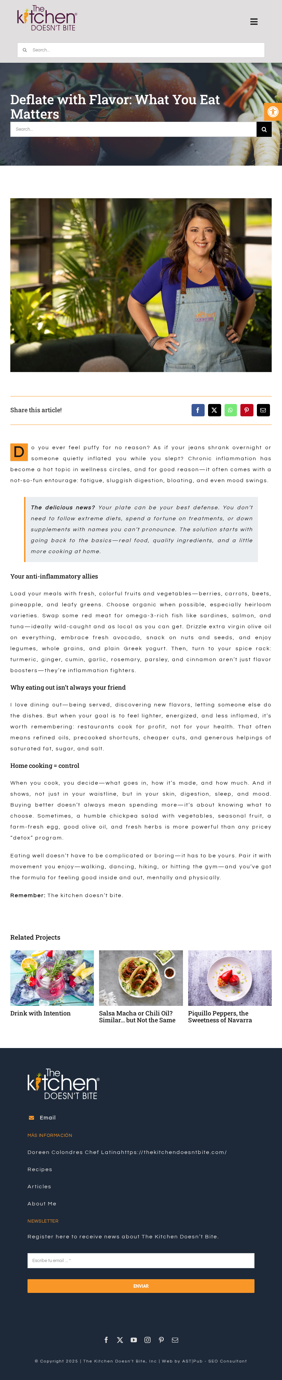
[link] (273, 112)
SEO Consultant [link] (227, 1354)
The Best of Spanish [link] (39, 1013)
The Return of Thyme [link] (130, 1013)
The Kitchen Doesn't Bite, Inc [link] (120, 1354)
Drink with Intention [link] (218, 1013)
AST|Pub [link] (192, 1354)
